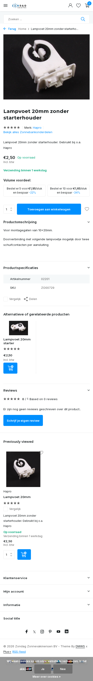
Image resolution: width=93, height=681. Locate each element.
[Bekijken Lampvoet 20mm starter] (18, 329)
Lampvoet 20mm (17, 497)
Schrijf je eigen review (23, 420)
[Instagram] (42, 631)
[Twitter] (34, 631)
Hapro (37, 127)
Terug (11, 29)
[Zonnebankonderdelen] (23, 5)
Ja (42, 669)
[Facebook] (26, 631)
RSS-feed (19, 651)
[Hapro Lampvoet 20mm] (23, 469)
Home (22, 29)
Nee (63, 669)
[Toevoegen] (10, 368)
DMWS (80, 646)
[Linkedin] (66, 631)
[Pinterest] (50, 631)
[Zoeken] (83, 19)
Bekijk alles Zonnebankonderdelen (27, 132)
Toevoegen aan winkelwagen (48, 209)
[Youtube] (58, 631)
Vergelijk (15, 299)
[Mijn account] (70, 5)
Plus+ (7, 651)
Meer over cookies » (47, 676)
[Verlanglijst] (78, 5)
